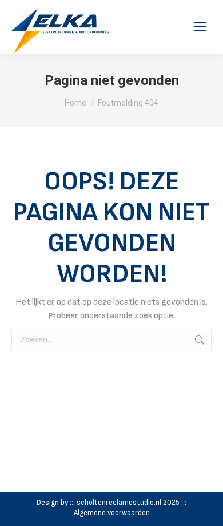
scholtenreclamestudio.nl (119, 502)
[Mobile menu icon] (200, 26)
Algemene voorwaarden (112, 512)
